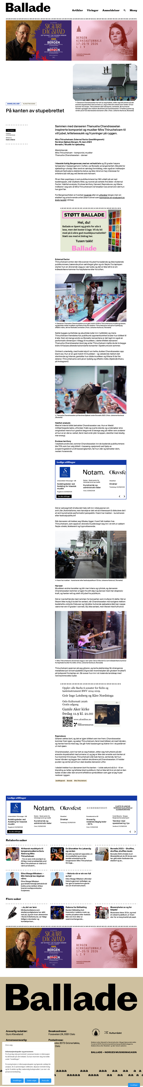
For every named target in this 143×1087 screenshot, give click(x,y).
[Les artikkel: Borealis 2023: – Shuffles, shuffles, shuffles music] (116, 855)
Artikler (77, 10)
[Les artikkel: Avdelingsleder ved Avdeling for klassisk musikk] (68, 480)
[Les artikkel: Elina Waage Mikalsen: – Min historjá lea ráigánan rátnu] (27, 880)
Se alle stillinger (64, 496)
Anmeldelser (111, 10)
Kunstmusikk (29, 104)
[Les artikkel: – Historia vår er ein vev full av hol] (72, 880)
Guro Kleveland (14, 1033)
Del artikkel (11, 130)
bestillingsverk (60, 779)
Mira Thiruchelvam (80, 779)
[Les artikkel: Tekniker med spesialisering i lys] (124, 814)
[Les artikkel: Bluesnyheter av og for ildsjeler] (116, 912)
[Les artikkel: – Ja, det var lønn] (27, 912)
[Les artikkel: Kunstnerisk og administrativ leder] (95, 480)
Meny (133, 10)
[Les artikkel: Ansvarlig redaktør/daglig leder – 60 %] (98, 814)
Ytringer (92, 10)
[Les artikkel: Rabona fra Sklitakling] (72, 912)
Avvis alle (45, 1080)
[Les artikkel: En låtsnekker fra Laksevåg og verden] (72, 855)
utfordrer (103, 195)
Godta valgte (31, 1080)
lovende (87, 195)
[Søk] (125, 10)
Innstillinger (134, 1085)
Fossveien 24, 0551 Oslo (61, 1033)
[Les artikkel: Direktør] (121, 480)
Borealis (69, 779)
